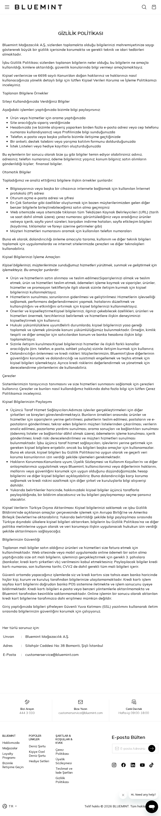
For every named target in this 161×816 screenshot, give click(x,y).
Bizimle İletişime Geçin (13, 765)
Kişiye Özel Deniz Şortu (37, 754)
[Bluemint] (38, 7)
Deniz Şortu (37, 746)
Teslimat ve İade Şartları (64, 770)
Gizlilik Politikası (62, 780)
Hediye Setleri (39, 761)
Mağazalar (9, 748)
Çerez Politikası (62, 752)
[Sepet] (154, 7)
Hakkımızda (10, 743)
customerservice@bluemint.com (81, 713)
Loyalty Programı (8, 755)
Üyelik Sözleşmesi (64, 761)
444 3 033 (27, 713)
